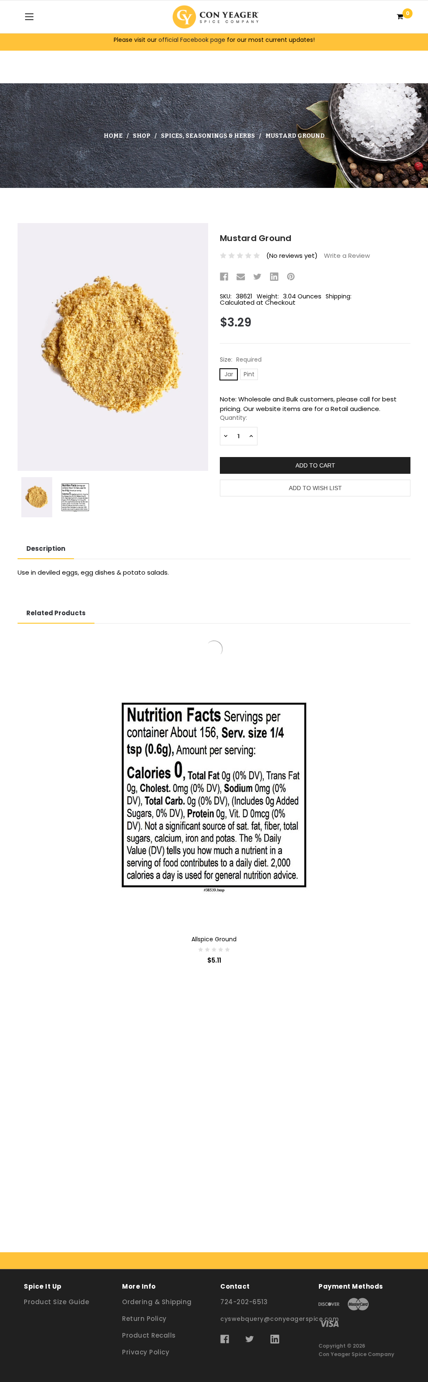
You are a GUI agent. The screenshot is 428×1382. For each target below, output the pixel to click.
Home (113, 135)
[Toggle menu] (29, 16)
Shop (141, 135)
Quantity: (233, 418)
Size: (241, 359)
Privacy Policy (145, 1352)
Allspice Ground (214, 1190)
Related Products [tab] (56, 613)
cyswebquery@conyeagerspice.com (279, 1319)
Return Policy (144, 1318)
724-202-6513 (244, 1301)
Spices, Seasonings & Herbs (208, 135)
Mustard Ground (295, 135)
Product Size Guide (56, 1301)
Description (45, 548)
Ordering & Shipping (157, 1301)
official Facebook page (191, 40)
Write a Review (347, 255)
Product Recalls (149, 1335)
